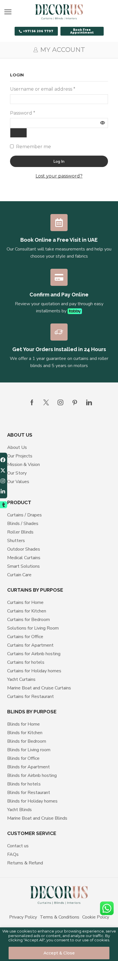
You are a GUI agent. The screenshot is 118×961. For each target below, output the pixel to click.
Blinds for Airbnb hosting (32, 775)
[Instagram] (60, 402)
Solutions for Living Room (33, 628)
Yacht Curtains (21, 679)
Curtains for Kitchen (26, 611)
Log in (59, 161)
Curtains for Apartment (30, 645)
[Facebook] (32, 402)
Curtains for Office (25, 637)
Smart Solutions (23, 566)
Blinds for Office (23, 758)
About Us (17, 447)
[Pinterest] (75, 402)
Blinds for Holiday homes (32, 801)
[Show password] (18, 133)
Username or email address (42, 89)
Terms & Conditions (59, 917)
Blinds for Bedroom (26, 741)
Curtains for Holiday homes (34, 671)
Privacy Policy (23, 917)
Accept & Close (59, 953)
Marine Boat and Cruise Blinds (37, 818)
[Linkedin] (89, 402)
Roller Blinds (20, 532)
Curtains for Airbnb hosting (33, 654)
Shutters (16, 540)
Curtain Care (19, 575)
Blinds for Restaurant (28, 792)
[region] (59, 944)
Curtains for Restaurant (30, 696)
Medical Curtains (23, 558)
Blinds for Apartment (28, 767)
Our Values (18, 482)
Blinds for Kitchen (24, 733)
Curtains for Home (25, 602)
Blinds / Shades (22, 523)
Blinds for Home (23, 724)
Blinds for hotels (24, 784)
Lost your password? (59, 176)
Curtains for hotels (25, 662)
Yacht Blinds (19, 810)
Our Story (17, 473)
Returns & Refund (25, 863)
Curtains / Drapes (24, 515)
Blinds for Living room (28, 750)
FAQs (13, 854)
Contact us (18, 846)
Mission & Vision (23, 464)
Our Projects (19, 456)
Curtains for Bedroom (28, 619)
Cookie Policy (95, 917)
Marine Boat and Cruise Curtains (39, 688)
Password (22, 113)
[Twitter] (46, 402)
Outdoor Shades (23, 549)
